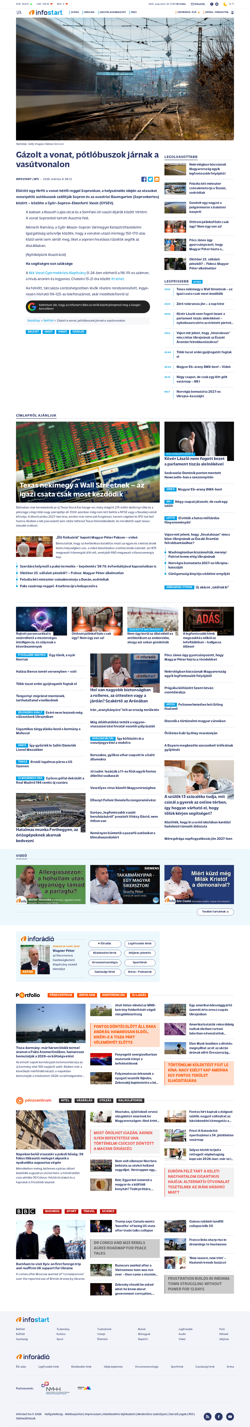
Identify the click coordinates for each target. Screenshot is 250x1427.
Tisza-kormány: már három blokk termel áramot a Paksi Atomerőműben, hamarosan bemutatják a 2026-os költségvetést (50, 1052)
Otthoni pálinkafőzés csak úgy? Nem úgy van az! (91, 636)
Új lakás (139, 995)
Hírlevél (223, 1334)
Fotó (222, 1329)
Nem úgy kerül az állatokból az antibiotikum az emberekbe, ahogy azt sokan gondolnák (150, 638)
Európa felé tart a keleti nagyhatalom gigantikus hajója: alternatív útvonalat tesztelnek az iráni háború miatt (199, 1182)
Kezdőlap (34, 320)
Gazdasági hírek (205, 1366)
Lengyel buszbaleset (113, 12)
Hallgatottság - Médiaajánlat (64, 1414)
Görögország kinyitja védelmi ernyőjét (199, 574)
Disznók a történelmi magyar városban (195, 721)
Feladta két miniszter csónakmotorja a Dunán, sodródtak (64, 580)
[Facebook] (219, 1417)
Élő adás (106, 943)
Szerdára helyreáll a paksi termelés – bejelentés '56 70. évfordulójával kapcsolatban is (88, 566)
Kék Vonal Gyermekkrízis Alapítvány (57, 273)
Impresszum (93, 1414)
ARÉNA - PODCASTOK (216, 12)
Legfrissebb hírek (48, 1366)
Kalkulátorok (130, 1100)
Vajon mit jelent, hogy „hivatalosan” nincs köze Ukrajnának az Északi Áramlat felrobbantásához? (197, 539)
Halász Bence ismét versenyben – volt (46, 672)
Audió (182, 1334)
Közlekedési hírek (81, 1366)
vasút (49, 331)
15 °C (230, 4)
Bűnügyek (144, 1334)
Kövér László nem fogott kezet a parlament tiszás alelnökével (194, 462)
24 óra (75, 12)
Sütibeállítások (25, 1418)
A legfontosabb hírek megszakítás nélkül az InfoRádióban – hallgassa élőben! (202, 640)
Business (52, 1211)
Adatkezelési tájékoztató (119, 1414)
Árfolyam (87, 995)
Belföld (49, 320)
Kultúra (61, 1334)
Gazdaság (22, 1339)
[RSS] (208, 1417)
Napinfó (143, 1339)
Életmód (102, 1339)
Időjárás (224, 1339)
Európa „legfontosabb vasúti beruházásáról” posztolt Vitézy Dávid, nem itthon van (124, 817)
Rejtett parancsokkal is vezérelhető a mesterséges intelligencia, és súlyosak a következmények (36, 640)
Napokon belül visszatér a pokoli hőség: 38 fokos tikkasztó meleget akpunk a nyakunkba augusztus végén (49, 1159)
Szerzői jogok (177, 1414)
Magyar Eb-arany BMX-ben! (200, 489)
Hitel (65, 1100)
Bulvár (142, 1329)
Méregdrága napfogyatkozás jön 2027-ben (198, 839)
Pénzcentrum (61, 995)
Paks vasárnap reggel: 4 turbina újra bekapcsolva (58, 586)
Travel (89, 1211)
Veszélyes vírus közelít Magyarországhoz (123, 788)
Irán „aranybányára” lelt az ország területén (124, 710)
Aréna (230, 1366)
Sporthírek (177, 1366)
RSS (190, 1414)
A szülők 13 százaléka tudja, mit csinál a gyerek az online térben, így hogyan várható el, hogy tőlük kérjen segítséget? (195, 805)
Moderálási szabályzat (152, 1414)
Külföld (20, 1334)
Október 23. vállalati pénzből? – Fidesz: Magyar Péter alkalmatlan (72, 573)
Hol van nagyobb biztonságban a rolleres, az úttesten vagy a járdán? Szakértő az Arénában (120, 696)
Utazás (105, 1100)
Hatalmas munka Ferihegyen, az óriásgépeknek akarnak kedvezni (47, 835)
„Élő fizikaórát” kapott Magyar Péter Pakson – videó (97, 538)
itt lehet (117, 279)
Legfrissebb (186, 1329)
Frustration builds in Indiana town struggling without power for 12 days (199, 1284)
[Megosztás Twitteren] (150, 179)
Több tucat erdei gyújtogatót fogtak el (46, 684)
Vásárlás (84, 1100)
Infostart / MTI (27, 179)
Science (108, 1211)
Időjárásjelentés (113, 1366)
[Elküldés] (157, 179)
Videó (182, 1339)
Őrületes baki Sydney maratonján (190, 733)
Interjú (101, 1334)
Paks (134, 12)
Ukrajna (89, 12)
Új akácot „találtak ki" (212, 587)
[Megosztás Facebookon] (144, 179)
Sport (71, 1211)
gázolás (78, 331)
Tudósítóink (104, 1329)
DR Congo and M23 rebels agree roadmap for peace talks (120, 1248)
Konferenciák (113, 995)
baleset (33, 331)
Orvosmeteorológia (147, 1366)
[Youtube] (230, 1417)
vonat (62, 331)
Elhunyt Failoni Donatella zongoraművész (123, 800)
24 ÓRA (197, 282)
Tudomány (63, 1329)
